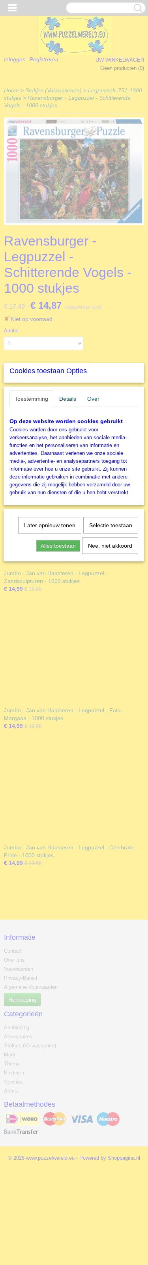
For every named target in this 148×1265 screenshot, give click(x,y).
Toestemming (31, 399)
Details (67, 399)
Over (93, 399)
